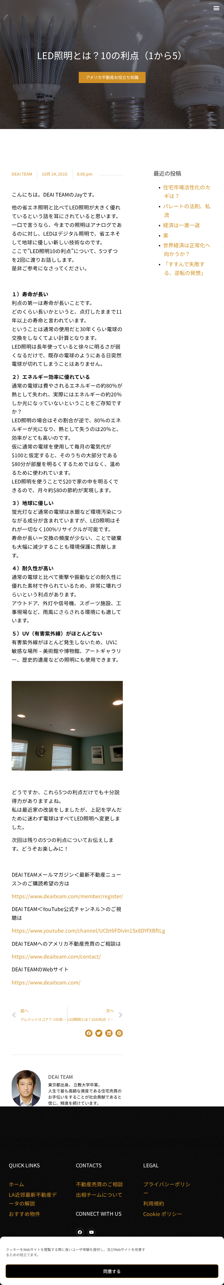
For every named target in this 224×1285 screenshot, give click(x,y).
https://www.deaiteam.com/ (46, 982)
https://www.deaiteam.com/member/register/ (67, 896)
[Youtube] (92, 1232)
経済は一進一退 (181, 225)
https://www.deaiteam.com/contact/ (56, 956)
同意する (112, 1271)
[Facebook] (80, 1232)
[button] (216, 8)
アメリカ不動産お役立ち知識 (112, 77)
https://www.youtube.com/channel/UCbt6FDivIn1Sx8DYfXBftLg (88, 930)
